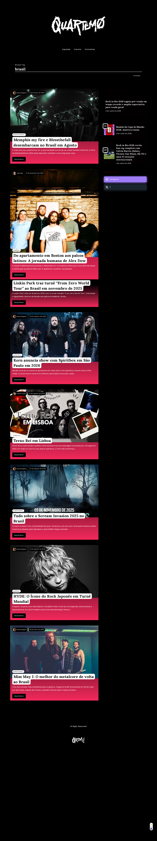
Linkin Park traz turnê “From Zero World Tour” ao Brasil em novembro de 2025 (51, 286)
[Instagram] (125, 179)
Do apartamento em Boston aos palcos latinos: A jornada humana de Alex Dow (49, 258)
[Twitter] (125, 187)
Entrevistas (90, 49)
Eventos (77, 49)
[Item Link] (54, 115)
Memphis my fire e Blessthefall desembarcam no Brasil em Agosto (45, 142)
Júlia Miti (20, 173)
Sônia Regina (21, 93)
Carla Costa (21, 393)
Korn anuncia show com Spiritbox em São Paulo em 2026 (51, 363)
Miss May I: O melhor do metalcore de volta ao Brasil (53, 679)
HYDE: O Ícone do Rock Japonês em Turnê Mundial (52, 599)
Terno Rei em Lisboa (32, 440)
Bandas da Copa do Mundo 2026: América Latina (130, 128)
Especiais (66, 49)
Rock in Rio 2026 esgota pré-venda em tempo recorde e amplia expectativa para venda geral (126, 104)
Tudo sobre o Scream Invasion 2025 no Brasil (48, 518)
